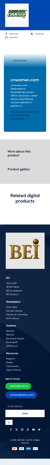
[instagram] (22, 429)
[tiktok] (28, 429)
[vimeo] (39, 429)
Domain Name (18, 29)
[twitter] (16, 429)
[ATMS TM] (17, 4)
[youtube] (33, 429)
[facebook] (11, 429)
